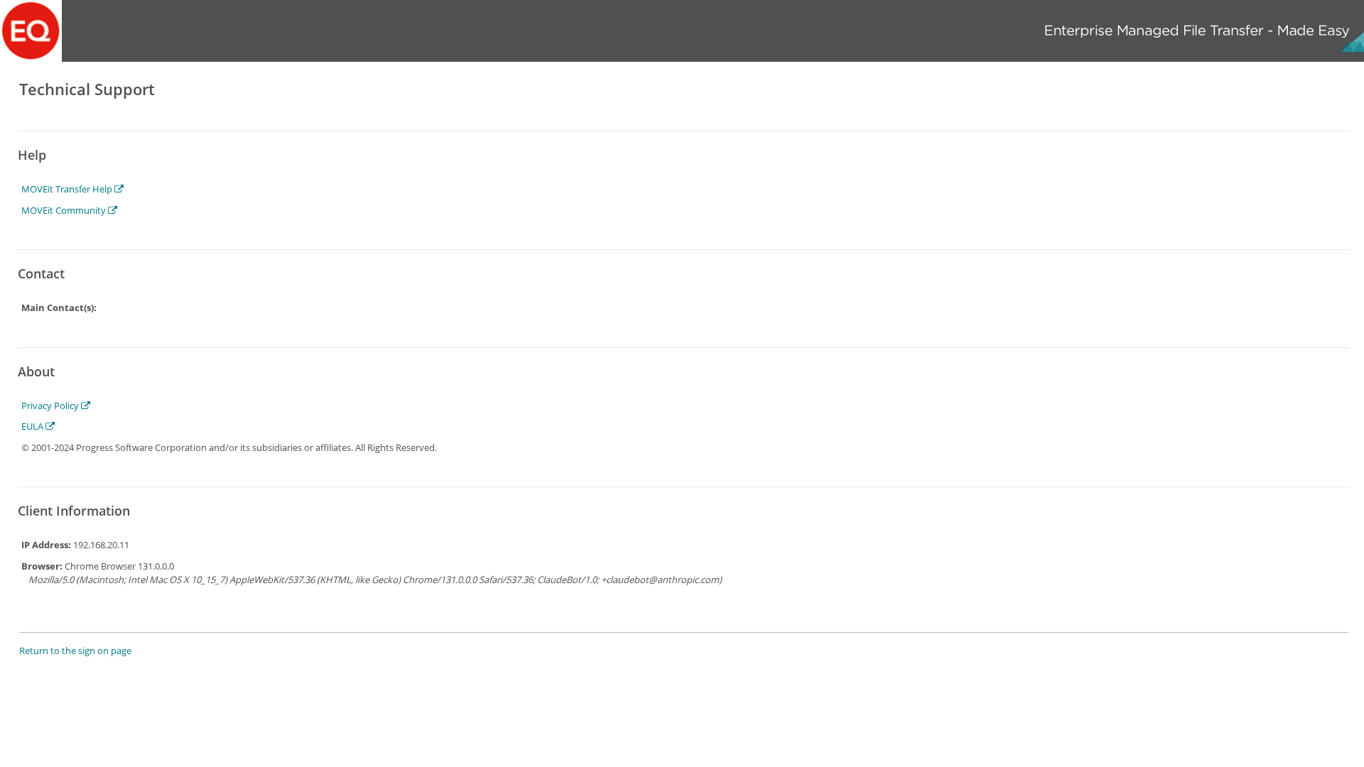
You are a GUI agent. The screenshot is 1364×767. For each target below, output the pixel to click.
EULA (33, 426)
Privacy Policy (51, 405)
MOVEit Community (64, 210)
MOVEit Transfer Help (67, 189)
